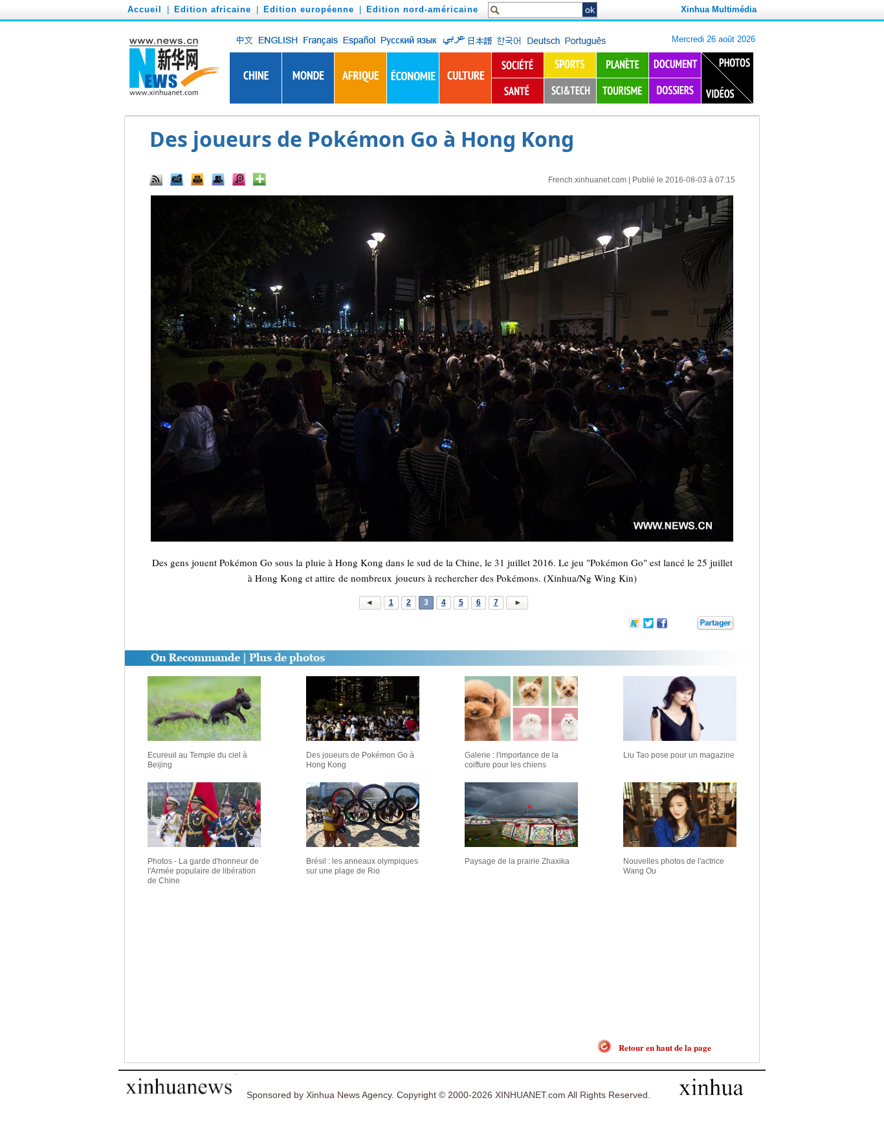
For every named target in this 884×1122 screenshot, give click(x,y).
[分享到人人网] (687, 625)
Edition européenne (308, 9)
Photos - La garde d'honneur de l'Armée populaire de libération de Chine (203, 871)
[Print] (197, 179)
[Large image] (238, 179)
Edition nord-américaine (422, 9)
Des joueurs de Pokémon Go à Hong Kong (360, 760)
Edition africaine (212, 9)
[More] (259, 179)
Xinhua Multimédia (719, 9)
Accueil (144, 9)
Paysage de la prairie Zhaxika (517, 861)
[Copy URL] (218, 179)
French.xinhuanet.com (587, 179)
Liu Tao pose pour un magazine (679, 755)
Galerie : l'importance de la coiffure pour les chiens (511, 760)
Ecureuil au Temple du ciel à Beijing (197, 760)
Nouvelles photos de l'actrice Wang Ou (673, 866)
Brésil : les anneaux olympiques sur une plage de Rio (362, 866)
